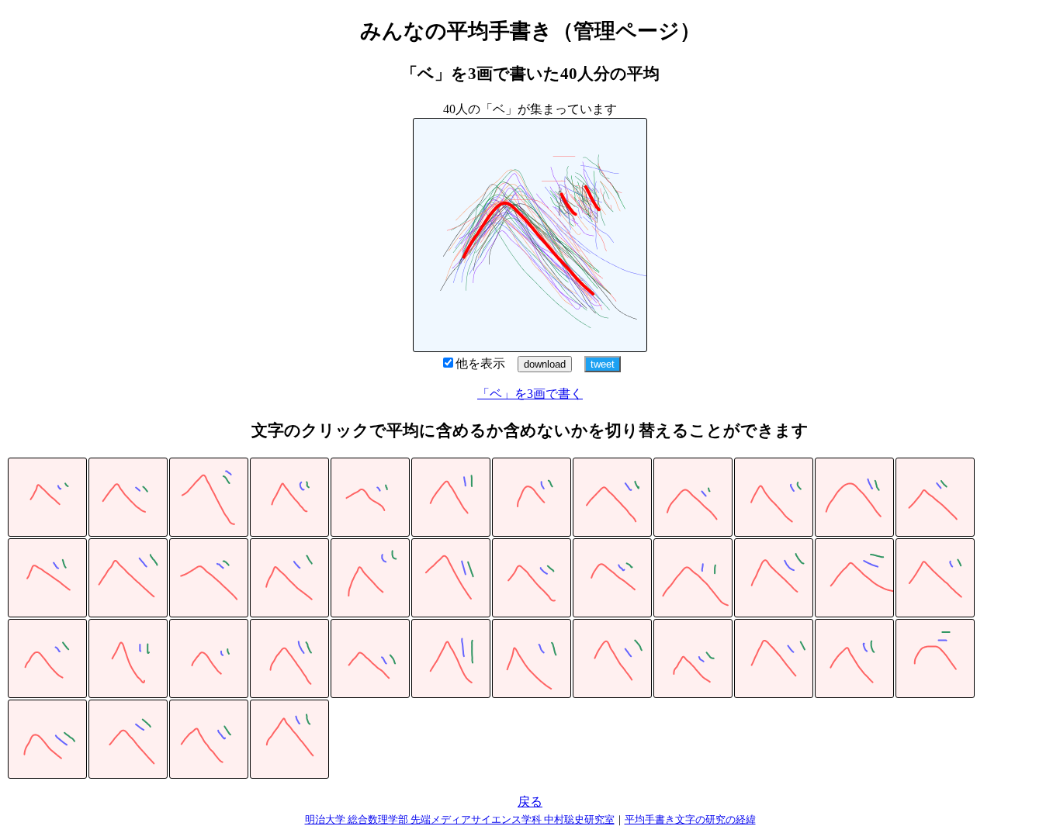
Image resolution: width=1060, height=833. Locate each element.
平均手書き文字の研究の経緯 (690, 819)
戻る (530, 801)
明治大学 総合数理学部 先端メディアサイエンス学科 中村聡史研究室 (460, 819)
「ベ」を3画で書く (530, 393)
